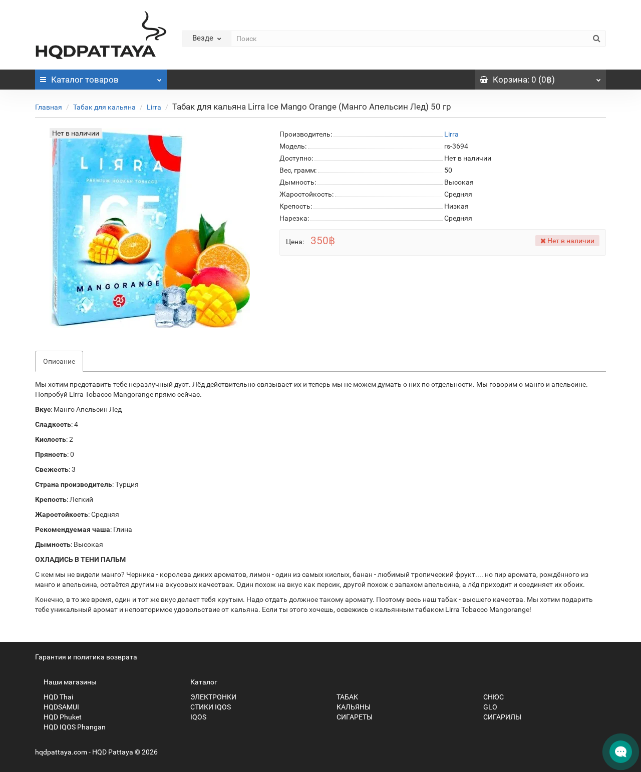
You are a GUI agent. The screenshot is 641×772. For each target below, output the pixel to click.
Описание (59, 361)
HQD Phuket (62, 717)
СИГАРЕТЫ (354, 717)
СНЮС (493, 697)
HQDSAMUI (60, 707)
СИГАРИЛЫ (501, 717)
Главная (48, 107)
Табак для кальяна (104, 107)
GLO (489, 707)
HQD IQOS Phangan (74, 727)
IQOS (197, 717)
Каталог (85, 80)
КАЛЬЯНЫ (353, 707)
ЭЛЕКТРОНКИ (212, 697)
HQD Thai (57, 697)
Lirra (154, 107)
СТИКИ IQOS (210, 707)
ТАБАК (346, 697)
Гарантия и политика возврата (86, 657)
